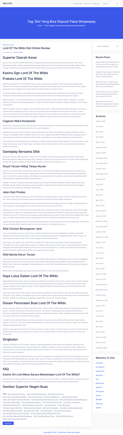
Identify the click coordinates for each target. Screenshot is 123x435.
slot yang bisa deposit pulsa (44, 416)
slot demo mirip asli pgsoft (13, 411)
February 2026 (101, 147)
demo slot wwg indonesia (31, 402)
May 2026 (99, 132)
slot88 (98, 408)
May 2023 (99, 321)
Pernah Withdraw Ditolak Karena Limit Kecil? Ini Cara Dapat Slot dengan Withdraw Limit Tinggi (108, 64)
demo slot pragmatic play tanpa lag (44, 400)
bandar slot (100, 383)
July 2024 (99, 248)
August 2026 (100, 121)
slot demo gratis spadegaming (71, 408)
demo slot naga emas (69, 397)
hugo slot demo (50, 405)
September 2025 (102, 174)
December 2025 (101, 158)
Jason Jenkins (18, 52)
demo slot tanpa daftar (11, 402)
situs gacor (100, 391)
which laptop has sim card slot (15, 419)
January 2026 (101, 153)
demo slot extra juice (56, 394)
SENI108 (99, 400)
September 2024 (102, 237)
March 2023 (100, 332)
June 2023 (100, 316)
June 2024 (100, 253)
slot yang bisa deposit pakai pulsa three (46, 413)
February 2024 (101, 274)
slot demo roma (46, 411)
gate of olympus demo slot (32, 405)
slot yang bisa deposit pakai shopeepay (17, 416)
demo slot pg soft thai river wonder (16, 400)
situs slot (99, 404)
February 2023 (101, 337)
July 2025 (99, 184)
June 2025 (100, 190)
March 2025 (100, 205)
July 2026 (99, 126)
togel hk (99, 387)
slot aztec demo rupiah (32, 408)
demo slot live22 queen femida (14, 397)
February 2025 (101, 211)
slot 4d (98, 395)
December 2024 (101, 221)
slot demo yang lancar (62, 411)
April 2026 (99, 137)
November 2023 (102, 290)
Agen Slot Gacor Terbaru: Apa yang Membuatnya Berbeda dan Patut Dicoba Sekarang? (107, 84)
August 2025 (100, 179)
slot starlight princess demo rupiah (16, 413)
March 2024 (100, 269)
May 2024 (99, 258)
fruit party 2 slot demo (71, 402)
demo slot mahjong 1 (52, 397)
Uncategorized (7, 52)
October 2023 (101, 295)
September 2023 (102, 300)
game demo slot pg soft (12, 405)
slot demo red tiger (31, 411)
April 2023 (99, 327)
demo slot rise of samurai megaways (73, 400)
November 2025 (102, 163)
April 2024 (99, 263)
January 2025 (101, 216)
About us (87, 3)
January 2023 (101, 342)
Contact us (95, 3)
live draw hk (100, 367)
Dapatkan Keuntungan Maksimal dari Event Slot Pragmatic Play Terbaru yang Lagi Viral (108, 74)
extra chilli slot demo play (52, 402)
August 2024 (100, 242)
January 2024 (101, 279)
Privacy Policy (77, 3)
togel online (100, 371)
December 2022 (101, 348)
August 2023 (100, 306)
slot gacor (99, 363)
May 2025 (99, 195)
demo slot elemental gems (36, 394)
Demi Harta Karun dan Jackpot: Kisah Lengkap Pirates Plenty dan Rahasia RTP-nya (107, 94)
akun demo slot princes (16, 394)
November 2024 (102, 227)
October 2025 (101, 169)
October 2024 (101, 232)
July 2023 (99, 311)
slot (97, 379)
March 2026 (100, 142)
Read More (8, 423)
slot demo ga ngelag (50, 408)
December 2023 (101, 284)
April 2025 (99, 200)
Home (40, 25)
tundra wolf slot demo (64, 416)
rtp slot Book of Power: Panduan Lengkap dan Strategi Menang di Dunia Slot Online (107, 104)
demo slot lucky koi (35, 397)
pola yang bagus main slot (12, 408)
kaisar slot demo (63, 405)
